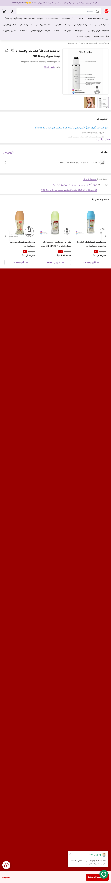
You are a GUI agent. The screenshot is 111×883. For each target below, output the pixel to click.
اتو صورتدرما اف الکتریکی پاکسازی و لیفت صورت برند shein (69, 190)
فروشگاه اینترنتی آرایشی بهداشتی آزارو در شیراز (74, 184)
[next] (5, 236)
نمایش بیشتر (104, 139)
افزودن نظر (8, 152)
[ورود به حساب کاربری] (11, 11)
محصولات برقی (72, 43)
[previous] (105, 236)
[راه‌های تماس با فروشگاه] (6, 865)
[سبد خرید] (4, 11)
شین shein (49, 67)
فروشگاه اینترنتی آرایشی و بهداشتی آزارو (95, 43)
